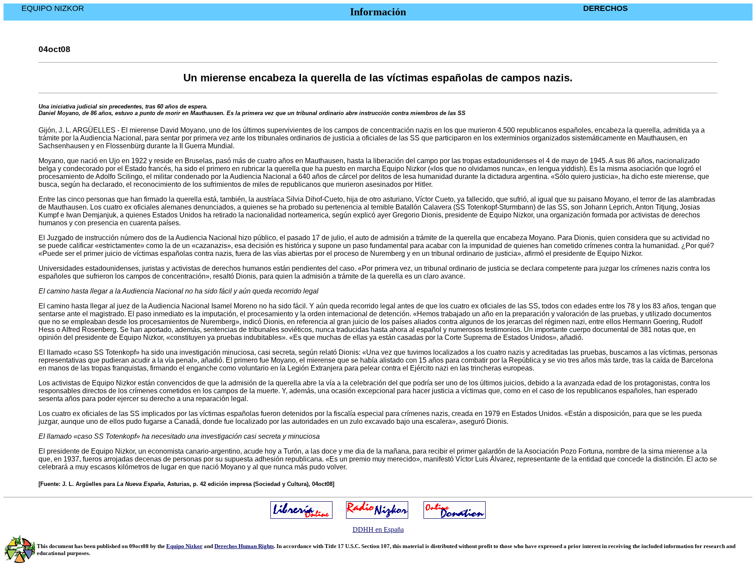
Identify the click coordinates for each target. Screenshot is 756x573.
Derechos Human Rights (244, 546)
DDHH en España (378, 529)
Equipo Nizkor (184, 546)
